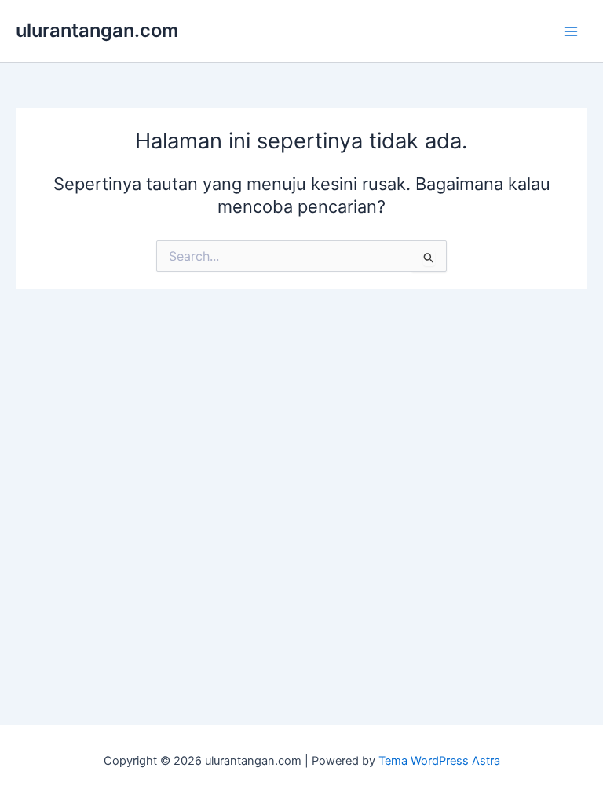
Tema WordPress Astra (439, 761)
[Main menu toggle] (570, 31)
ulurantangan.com (97, 30)
